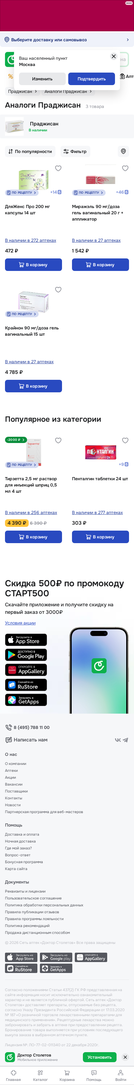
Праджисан (44, 123)
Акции (10, 777)
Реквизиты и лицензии (25, 891)
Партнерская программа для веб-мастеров (44, 811)
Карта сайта (16, 868)
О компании (15, 763)
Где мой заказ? (18, 848)
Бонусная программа (24, 861)
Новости (13, 804)
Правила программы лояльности (34, 918)
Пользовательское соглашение (33, 898)
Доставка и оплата (22, 834)
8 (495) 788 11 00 (32, 727)
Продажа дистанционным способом (37, 932)
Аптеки (11, 770)
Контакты (13, 798)
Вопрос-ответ (18, 855)
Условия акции (20, 623)
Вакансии (13, 784)
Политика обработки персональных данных (44, 905)
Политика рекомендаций (27, 925)
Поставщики (16, 791)
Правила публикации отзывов (32, 911)
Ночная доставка (20, 841)
